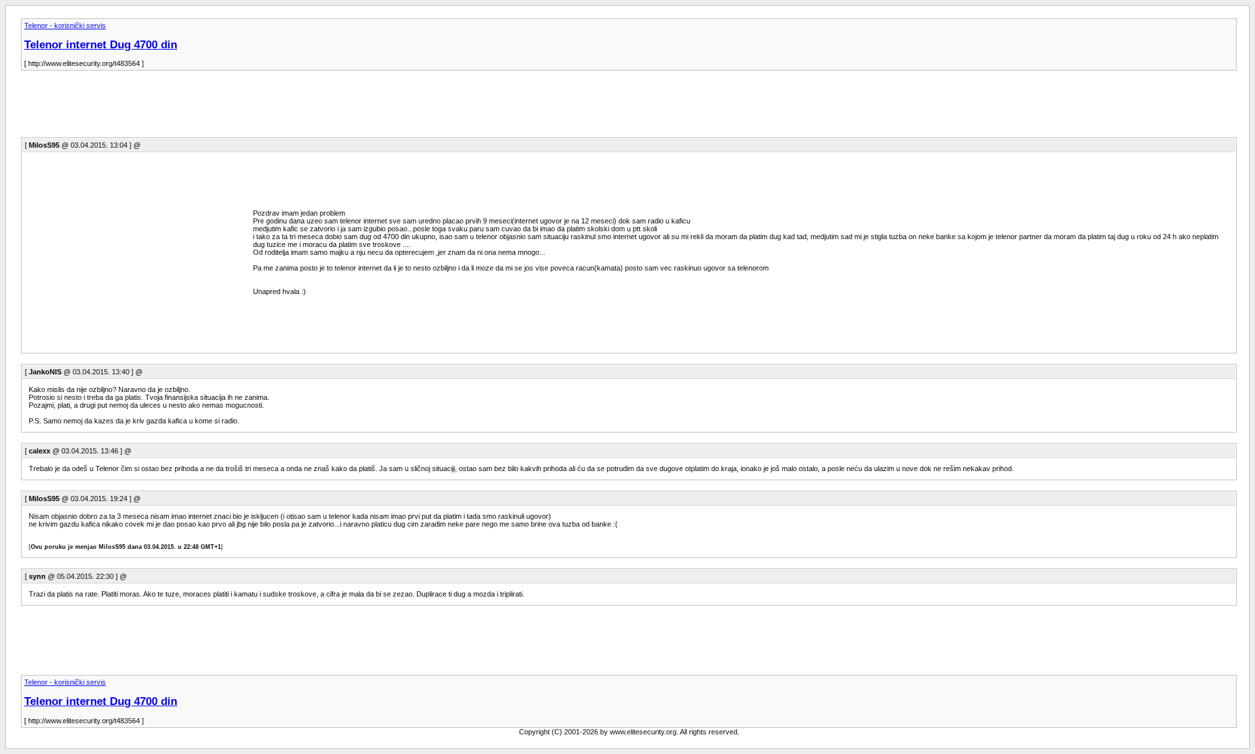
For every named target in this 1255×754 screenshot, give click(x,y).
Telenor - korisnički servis (65, 25)
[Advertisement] (259, 107)
